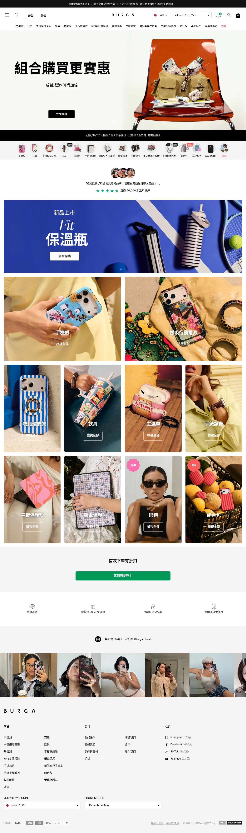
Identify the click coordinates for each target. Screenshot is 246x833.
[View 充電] (35, 148)
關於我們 (130, 737)
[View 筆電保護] (123, 148)
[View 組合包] (184, 148)
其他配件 (196, 26)
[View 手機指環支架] (49, 148)
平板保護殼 (81, 26)
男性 (43, 15)
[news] (218, 15)
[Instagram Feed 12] (79, 675)
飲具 (57, 26)
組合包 (183, 26)
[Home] (123, 15)
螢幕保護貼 (211, 26)
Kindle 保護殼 (99, 26)
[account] (228, 15)
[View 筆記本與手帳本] (151, 148)
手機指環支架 (43, 26)
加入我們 (130, 751)
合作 (127, 744)
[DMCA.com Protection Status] (230, 823)
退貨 (87, 758)
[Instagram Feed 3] (211, 675)
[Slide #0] (116, 122)
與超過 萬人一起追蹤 (128, 639)
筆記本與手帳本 (148, 26)
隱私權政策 (172, 823)
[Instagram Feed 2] (167, 675)
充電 (29, 26)
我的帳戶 (90, 737)
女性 (30, 15)
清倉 (223, 26)
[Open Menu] (7, 15)
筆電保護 (117, 26)
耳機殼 (67, 26)
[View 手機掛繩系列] (169, 148)
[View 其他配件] (197, 148)
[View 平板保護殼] (91, 148)
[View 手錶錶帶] (135, 148)
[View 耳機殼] (77, 148)
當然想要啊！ (123, 575)
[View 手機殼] (22, 148)
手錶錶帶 (131, 26)
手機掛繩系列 (168, 26)
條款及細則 (157, 823)
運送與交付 (91, 751)
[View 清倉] (224, 148)
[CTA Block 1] (123, 236)
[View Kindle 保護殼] (107, 148)
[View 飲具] (64, 148)
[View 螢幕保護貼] (211, 148)
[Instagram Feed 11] (34, 675)
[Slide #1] (129, 122)
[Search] (17, 15)
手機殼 (19, 26)
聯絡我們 (90, 744)
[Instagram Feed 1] (123, 675)
